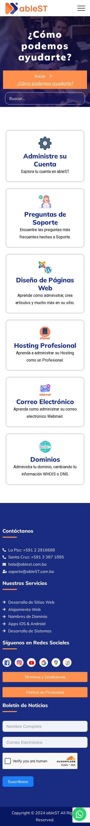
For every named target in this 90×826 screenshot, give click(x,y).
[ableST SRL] (27, 8)
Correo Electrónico (45, 402)
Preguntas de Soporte (45, 218)
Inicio (39, 76)
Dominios (45, 459)
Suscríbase (18, 781)
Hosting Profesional (45, 345)
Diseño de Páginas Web (45, 284)
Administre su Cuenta (45, 160)
